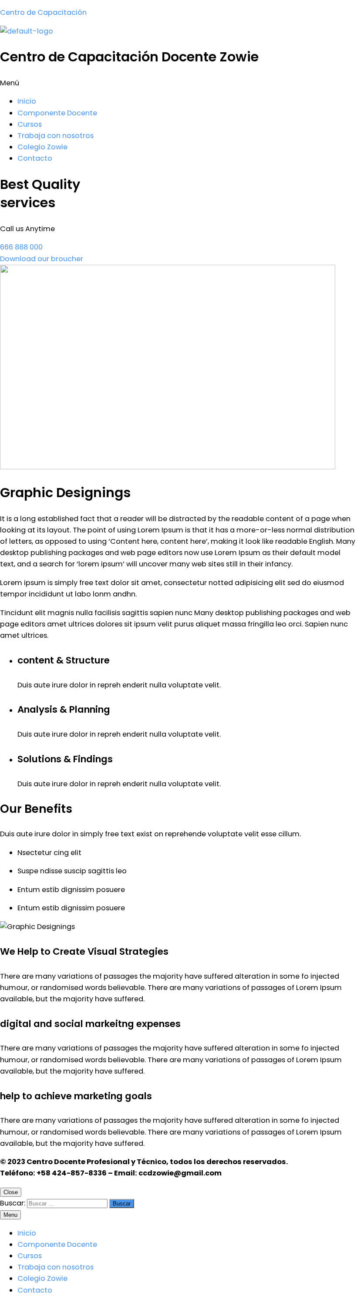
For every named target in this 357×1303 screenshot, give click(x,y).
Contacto (34, 158)
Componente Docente (57, 113)
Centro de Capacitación (43, 12)
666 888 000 (21, 247)
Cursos (29, 124)
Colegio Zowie (42, 147)
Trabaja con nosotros (55, 136)
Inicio (26, 101)
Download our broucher (41, 259)
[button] (178, 83)
